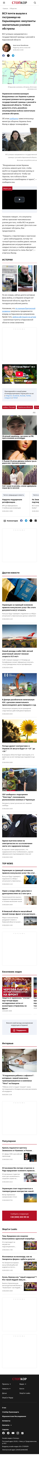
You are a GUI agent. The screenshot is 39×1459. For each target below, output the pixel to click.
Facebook (16, 396)
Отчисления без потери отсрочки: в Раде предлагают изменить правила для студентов (18, 1171)
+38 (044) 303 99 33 (19, 1217)
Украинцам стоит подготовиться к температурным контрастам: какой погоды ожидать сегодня (18, 1191)
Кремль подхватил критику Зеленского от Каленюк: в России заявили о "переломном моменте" (17, 1150)
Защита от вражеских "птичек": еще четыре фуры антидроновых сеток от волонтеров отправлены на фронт (16, 1003)
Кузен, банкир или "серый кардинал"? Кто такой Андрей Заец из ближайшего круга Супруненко (19, 1280)
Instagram (7, 398)
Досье (4, 1393)
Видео (22, 1384)
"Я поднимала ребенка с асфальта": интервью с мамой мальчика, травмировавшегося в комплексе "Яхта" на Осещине (18, 1079)
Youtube (22, 396)
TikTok (15, 398)
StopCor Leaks (9, 1229)
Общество (13, 8)
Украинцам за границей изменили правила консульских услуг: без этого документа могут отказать (19, 608)
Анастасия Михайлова (20, 45)
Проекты (5, 1384)
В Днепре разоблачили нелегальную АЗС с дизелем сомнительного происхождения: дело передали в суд (19, 702)
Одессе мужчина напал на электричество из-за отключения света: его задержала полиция (17, 843)
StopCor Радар (7, 1397)
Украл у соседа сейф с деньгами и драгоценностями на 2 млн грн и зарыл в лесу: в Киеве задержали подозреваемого (17, 895)
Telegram (9, 396)
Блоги (22, 1388)
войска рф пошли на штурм (24, 317)
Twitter (28, 396)
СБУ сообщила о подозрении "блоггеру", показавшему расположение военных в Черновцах (18, 797)
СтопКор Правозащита (10, 1412)
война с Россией (9, 407)
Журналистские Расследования (14, 1416)
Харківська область (25, 407)
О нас (4, 1408)
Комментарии (12, 521)
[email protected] (22, 1450)
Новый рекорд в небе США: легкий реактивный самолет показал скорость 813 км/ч (17, 654)
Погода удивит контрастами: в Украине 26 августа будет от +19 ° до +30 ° (18, 749)
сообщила (13, 118)
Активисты (6, 1421)
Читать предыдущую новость (13, 495)
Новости (5, 1388)
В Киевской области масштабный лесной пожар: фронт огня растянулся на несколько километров (19, 914)
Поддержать (21, 1030)
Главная (5, 8)
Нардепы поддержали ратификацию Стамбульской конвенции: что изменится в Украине (14, 503)
